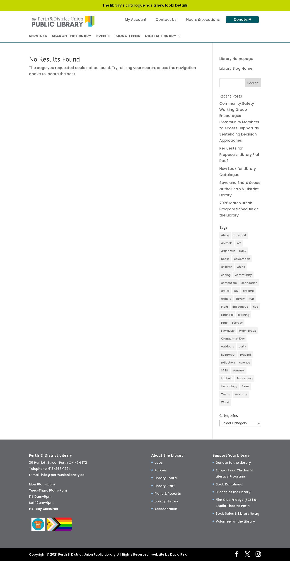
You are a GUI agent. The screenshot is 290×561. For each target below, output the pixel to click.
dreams (248, 291)
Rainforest (228, 355)
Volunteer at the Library (235, 521)
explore (226, 299)
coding (226, 275)
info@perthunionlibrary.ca (63, 475)
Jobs (159, 462)
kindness (227, 315)
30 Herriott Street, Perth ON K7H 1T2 (58, 462)
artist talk (228, 251)
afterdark (240, 235)
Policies (161, 470)
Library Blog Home (235, 68)
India (224, 307)
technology (229, 386)
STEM (224, 370)
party (242, 346)
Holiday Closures (43, 508)
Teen (245, 386)
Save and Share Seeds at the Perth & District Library (239, 188)
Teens (225, 394)
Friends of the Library (233, 492)
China (241, 267)
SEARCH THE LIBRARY (71, 36)
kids (255, 307)
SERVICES (38, 36)
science (244, 362)
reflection (228, 362)
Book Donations (229, 484)
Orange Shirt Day (233, 338)
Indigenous (240, 307)
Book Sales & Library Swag (237, 513)
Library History (166, 501)
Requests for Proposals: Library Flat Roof (239, 154)
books (225, 259)
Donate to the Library (233, 462)
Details (181, 5)
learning (243, 315)
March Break (247, 331)
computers (229, 283)
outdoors (227, 346)
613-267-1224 (59, 468)
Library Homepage (236, 58)
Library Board (166, 478)
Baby (242, 251)
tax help (226, 378)
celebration (242, 259)
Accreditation (166, 509)
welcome (240, 394)
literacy (237, 323)
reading (245, 355)
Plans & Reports (168, 493)
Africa (225, 235)
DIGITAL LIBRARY (160, 36)
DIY (236, 291)
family (240, 299)
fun (251, 299)
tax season (245, 378)
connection (249, 283)
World (225, 402)
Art (239, 243)
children (226, 267)
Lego (224, 323)
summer (239, 370)
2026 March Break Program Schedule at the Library (238, 209)
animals (226, 243)
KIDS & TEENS (128, 36)
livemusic (227, 331)
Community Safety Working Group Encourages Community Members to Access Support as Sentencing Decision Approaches (239, 122)
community (243, 275)
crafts (225, 291)
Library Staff (165, 486)
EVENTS (103, 36)
